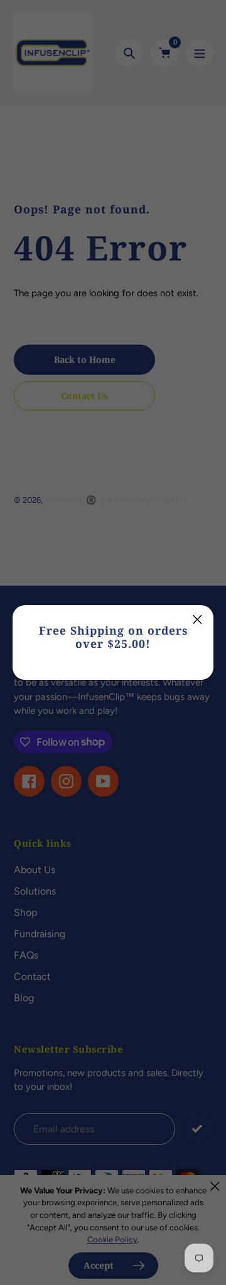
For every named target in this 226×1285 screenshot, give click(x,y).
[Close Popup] (197, 619)
